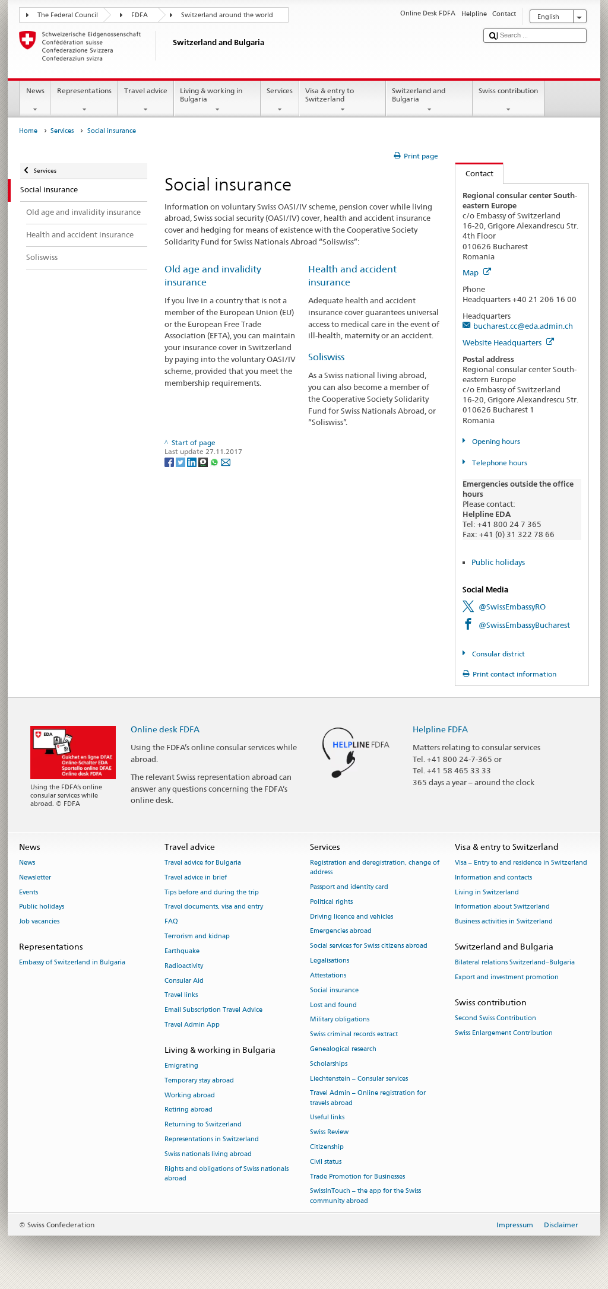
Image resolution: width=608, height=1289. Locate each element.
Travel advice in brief (195, 877)
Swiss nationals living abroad (208, 1154)
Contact (474, 173)
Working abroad (189, 1095)
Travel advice (145, 90)
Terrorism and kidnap (197, 936)
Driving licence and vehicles (351, 916)
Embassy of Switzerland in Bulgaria (72, 963)
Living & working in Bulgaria (211, 94)
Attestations (328, 975)
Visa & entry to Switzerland (329, 94)
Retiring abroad (188, 1110)
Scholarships (328, 1064)
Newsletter (35, 877)
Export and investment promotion (507, 978)
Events (28, 892)
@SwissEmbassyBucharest (524, 625)
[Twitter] (181, 461)
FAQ (171, 922)
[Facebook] (170, 461)
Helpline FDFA (440, 729)
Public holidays (498, 562)
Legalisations (329, 960)
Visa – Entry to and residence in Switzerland (521, 862)
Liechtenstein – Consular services (359, 1078)
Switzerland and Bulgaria (418, 94)
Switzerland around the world (227, 15)
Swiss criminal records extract (354, 1035)
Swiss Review (329, 1132)
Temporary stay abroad (199, 1080)
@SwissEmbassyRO (512, 606)
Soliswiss (326, 357)
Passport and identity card (349, 887)
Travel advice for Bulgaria (202, 862)
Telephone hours (498, 462)
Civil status (325, 1162)
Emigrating (181, 1065)
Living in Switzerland (487, 892)
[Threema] (204, 461)
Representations (84, 90)
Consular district (497, 653)
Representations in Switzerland (211, 1139)
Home (28, 131)
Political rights (331, 902)
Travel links (181, 995)
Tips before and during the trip (211, 892)
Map (471, 272)
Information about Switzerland (502, 907)
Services (280, 90)
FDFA (139, 15)
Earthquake (182, 951)
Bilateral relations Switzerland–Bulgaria (515, 963)
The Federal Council (67, 15)
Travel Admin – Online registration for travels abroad (368, 1098)
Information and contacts (493, 877)
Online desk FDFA (165, 729)
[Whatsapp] (215, 461)
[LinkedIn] (192, 461)
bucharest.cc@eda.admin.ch (523, 326)
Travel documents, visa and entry (213, 907)
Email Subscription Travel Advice (213, 1010)
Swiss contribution (508, 90)
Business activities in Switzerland (504, 922)
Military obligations (339, 1020)
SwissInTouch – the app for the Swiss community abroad (365, 1196)
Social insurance (334, 990)
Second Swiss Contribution (495, 1019)
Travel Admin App (192, 1024)
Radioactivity (183, 966)
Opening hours (495, 441)
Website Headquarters (503, 342)
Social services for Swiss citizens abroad (369, 946)
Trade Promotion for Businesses (357, 1176)
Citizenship (327, 1147)
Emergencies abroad (341, 931)
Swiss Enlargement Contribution (504, 1033)
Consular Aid (184, 981)
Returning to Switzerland (203, 1125)
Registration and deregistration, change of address (374, 867)
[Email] (225, 461)
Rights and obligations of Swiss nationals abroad (226, 1173)
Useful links (327, 1118)
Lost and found (333, 1005)
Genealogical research (343, 1049)
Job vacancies (39, 922)
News (35, 90)
